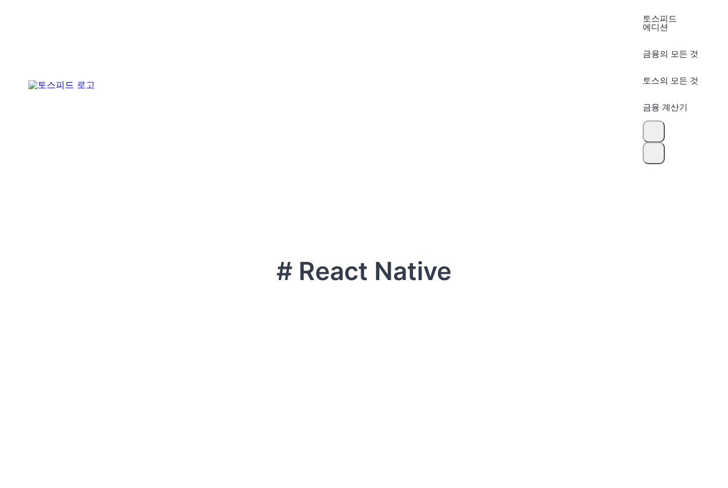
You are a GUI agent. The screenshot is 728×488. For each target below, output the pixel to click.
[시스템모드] (654, 153)
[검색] (654, 131)
